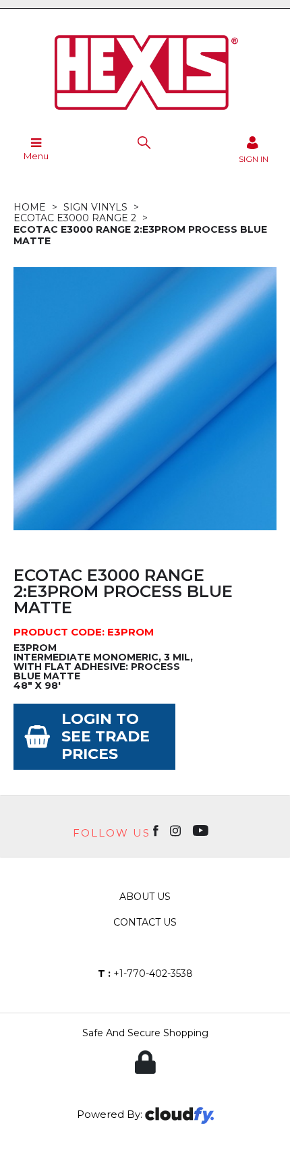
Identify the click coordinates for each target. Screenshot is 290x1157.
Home (29, 207)
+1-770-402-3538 (145, 973)
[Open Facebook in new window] (157, 829)
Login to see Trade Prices (105, 736)
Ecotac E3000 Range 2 (74, 218)
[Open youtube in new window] (202, 829)
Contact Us (145, 922)
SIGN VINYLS (95, 207)
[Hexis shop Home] (145, 115)
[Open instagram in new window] (176, 829)
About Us (145, 897)
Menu (36, 155)
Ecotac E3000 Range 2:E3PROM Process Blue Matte (140, 235)
